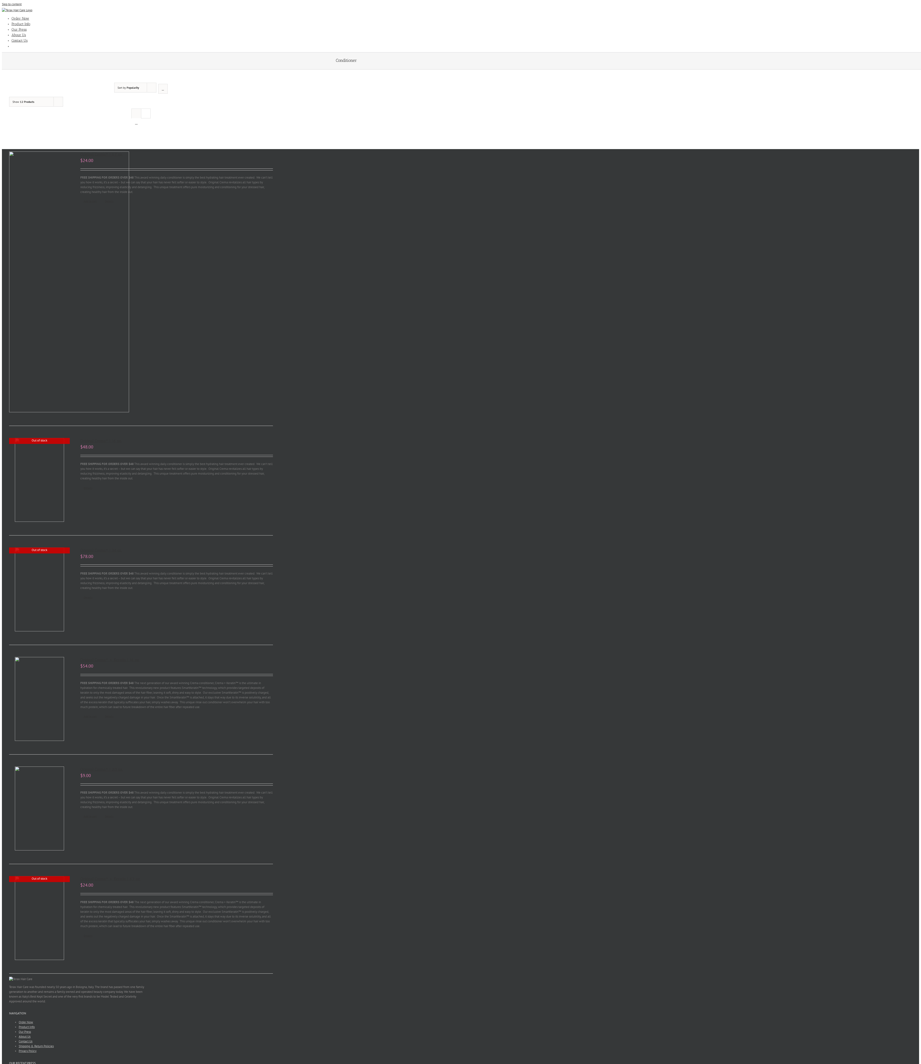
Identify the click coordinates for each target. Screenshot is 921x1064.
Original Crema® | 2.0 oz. (101, 769)
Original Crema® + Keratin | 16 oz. (109, 659)
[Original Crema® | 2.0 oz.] (39, 809)
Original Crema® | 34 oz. (101, 550)
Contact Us (25, 1041)
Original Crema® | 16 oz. (101, 440)
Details (109, 201)
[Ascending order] (163, 89)
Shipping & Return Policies (36, 1046)
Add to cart (90, 201)
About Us (24, 1037)
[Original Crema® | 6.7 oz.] (39, 282)
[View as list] (136, 123)
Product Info (27, 1027)
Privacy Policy (27, 1051)
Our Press (25, 1032)
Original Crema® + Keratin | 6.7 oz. (110, 879)
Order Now (26, 1022)
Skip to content (12, 4)
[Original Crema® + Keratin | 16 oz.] (39, 699)
